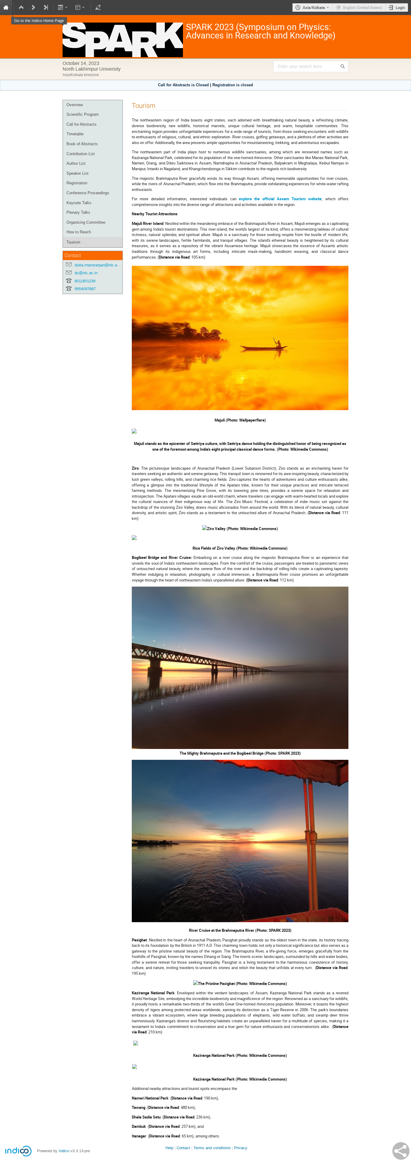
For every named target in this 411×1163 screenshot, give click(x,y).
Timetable (75, 134)
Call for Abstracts (81, 124)
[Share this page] (400, 1151)
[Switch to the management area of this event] (98, 7)
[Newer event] (33, 7)
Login (400, 7)
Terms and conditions (212, 1147)
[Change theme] (80, 7)
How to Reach (78, 232)
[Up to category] (21, 7)
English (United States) (362, 7)
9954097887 (85, 288)
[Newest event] (45, 7)
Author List (75, 163)
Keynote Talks (78, 203)
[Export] (63, 7)
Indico (64, 1150)
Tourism (73, 242)
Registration (76, 183)
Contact (183, 1147)
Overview (74, 105)
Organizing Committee (85, 222)
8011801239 (85, 281)
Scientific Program (82, 114)
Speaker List (77, 173)
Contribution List (80, 154)
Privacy (240, 1147)
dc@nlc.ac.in (86, 272)
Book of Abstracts (82, 144)
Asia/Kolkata (314, 7)
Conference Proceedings (87, 193)
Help (169, 1147)
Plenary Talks (78, 212)
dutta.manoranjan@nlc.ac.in (99, 265)
